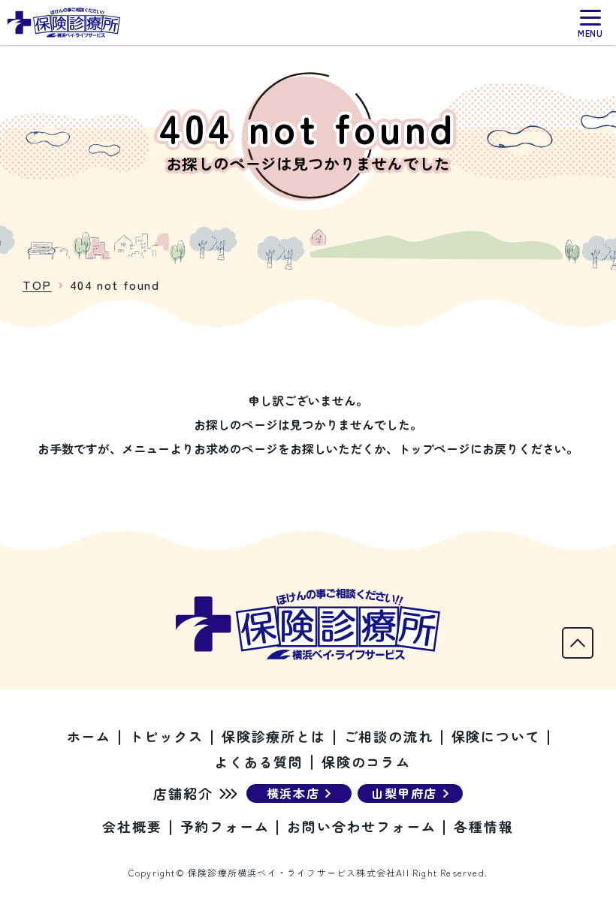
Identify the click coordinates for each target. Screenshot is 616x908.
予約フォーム (225, 826)
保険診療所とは (274, 736)
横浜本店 (293, 793)
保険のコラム (366, 761)
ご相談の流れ (388, 736)
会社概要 (132, 826)
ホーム (89, 736)
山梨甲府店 (404, 793)
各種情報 (483, 826)
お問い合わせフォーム (361, 826)
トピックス (166, 736)
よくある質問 (258, 761)
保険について (496, 736)
